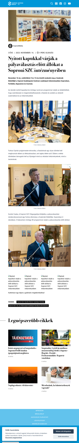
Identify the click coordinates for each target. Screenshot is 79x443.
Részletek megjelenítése (13, 437)
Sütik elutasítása (63, 436)
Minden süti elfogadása (63, 431)
